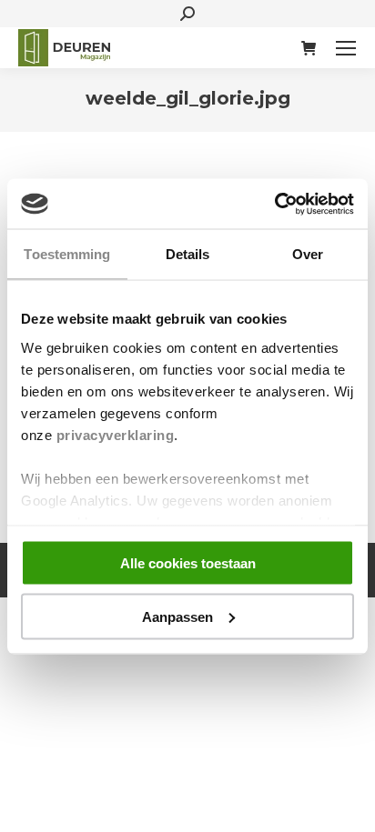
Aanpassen (177, 616)
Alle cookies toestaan (188, 563)
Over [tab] (307, 254)
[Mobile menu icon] (346, 48)
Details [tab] (188, 254)
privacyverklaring (115, 434)
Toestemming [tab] (67, 254)
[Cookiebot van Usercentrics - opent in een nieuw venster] (274, 204)
